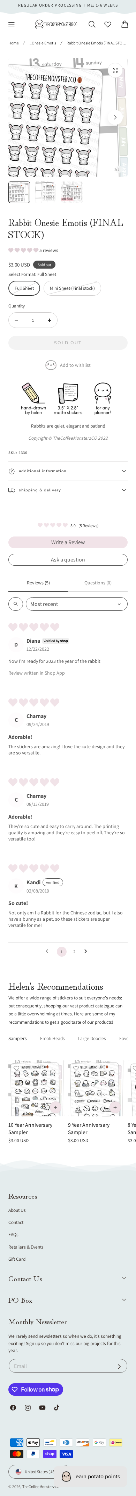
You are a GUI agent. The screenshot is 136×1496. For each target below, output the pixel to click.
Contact (15, 1222)
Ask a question (68, 559)
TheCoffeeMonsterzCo (40, 1486)
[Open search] (15, 604)
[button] (11, 24)
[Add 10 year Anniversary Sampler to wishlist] (16, 1068)
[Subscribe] (119, 1367)
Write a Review (68, 542)
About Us (17, 1210)
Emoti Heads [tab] (52, 1038)
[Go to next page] (87, 951)
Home (13, 42)
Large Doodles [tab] (92, 1038)
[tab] (19, 192)
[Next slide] (115, 117)
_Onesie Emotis (43, 42)
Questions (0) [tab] (98, 583)
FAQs (13, 1234)
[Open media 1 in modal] (115, 70)
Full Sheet (27, 290)
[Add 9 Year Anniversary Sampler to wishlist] (76, 1068)
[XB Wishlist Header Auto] (107, 24)
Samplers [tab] (17, 1038)
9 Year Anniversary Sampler (88, 1128)
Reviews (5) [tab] (38, 583)
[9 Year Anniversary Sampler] (96, 1088)
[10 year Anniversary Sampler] (36, 1088)
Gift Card (16, 1259)
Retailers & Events (26, 1247)
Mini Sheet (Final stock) (75, 290)
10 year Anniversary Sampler (30, 1128)
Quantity (16, 306)
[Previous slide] (20, 117)
